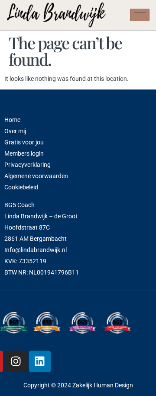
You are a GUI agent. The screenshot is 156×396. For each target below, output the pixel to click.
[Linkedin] (40, 361)
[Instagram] (16, 361)
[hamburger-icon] (140, 15)
